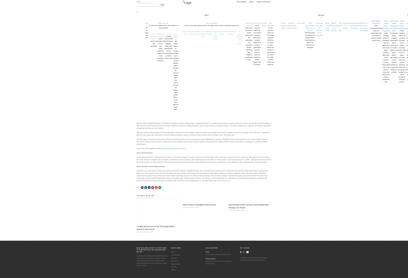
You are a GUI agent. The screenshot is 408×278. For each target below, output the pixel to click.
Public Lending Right (283, 25)
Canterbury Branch (221, 33)
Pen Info (174, 267)
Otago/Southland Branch (231, 33)
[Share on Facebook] (142, 187)
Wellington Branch (209, 33)
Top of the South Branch (215, 35)
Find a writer (241, 2)
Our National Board (154, 40)
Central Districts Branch (203, 34)
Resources (174, 261)
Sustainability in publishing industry (354, 25)
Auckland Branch (192, 33)
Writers (173, 270)
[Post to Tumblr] (149, 187)
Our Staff (168, 46)
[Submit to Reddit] (156, 187)
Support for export (345, 25)
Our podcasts (270, 43)
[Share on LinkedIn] (159, 187)
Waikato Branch (198, 33)
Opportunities (175, 264)
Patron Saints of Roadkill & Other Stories (199, 205)
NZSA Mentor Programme (376, 30)
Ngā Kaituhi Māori (175, 71)
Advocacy (321, 15)
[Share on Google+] (145, 187)
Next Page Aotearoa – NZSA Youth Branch (240, 38)
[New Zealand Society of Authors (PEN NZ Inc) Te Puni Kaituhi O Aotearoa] (187, 2)
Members (174, 258)
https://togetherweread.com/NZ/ (174, 148)
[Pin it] (152, 187)
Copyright (301, 23)
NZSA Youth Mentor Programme (402, 51)
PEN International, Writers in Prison (310, 35)
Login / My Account (263, 2)
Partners (257, 43)
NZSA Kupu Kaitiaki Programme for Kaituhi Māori (394, 46)
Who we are (163, 25)
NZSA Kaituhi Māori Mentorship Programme (386, 51)
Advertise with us (249, 41)
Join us (146, 30)
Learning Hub (175, 255)
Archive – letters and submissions (292, 25)
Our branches (212, 24)
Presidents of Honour (160, 47)
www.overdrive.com (223, 180)
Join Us (251, 2)
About (206, 15)
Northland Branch (186, 33)
